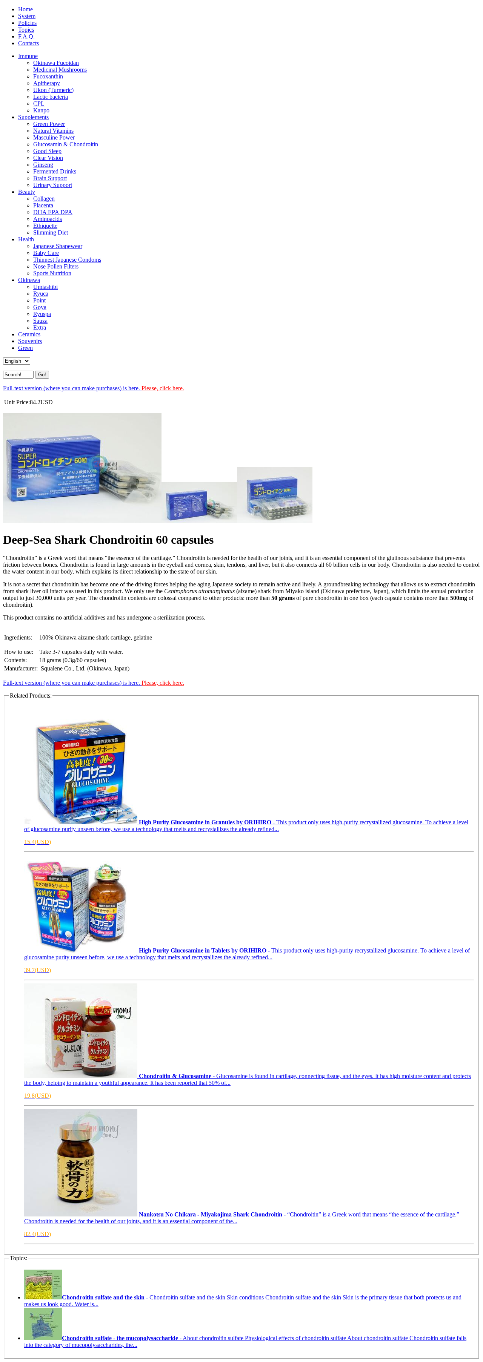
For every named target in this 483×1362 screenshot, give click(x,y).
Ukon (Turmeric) (53, 90)
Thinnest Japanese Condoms (67, 259)
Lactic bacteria (50, 97)
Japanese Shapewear (57, 246)
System (26, 16)
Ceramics (29, 334)
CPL (39, 103)
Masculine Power (54, 137)
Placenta (43, 205)
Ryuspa (42, 314)
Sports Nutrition (52, 273)
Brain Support (50, 178)
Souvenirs (30, 341)
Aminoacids (47, 219)
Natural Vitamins (53, 130)
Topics (26, 29)
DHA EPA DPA (52, 212)
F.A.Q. (26, 36)
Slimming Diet (50, 232)
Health (26, 239)
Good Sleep (47, 151)
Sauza (40, 320)
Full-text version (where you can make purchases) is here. (93, 388)
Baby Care (46, 253)
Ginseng (43, 164)
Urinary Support (52, 185)
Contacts (28, 43)
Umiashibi (45, 287)
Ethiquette (45, 225)
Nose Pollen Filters (55, 266)
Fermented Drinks (54, 171)
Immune (28, 56)
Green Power (49, 124)
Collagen (44, 198)
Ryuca (40, 293)
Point (39, 300)
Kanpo (41, 110)
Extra (39, 327)
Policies (27, 23)
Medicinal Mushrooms (60, 69)
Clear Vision (48, 158)
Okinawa (29, 280)
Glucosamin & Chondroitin (65, 144)
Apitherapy (46, 83)
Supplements (33, 117)
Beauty (26, 192)
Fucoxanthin (48, 76)
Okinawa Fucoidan (56, 63)
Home (25, 9)
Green (25, 348)
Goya (39, 307)
